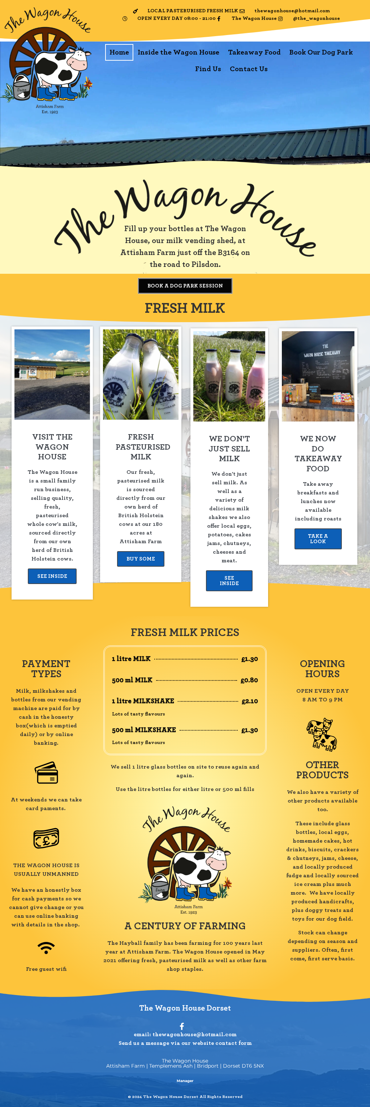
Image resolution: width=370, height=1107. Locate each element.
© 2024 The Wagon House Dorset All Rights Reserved (185, 1096)
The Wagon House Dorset (185, 1008)
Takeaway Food (254, 52)
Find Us (208, 69)
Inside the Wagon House (178, 52)
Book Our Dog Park (321, 52)
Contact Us (249, 69)
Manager (185, 1080)
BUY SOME (140, 559)
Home (119, 52)
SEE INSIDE (52, 576)
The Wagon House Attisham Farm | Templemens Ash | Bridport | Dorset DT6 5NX (185, 1063)
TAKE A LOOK (318, 538)
